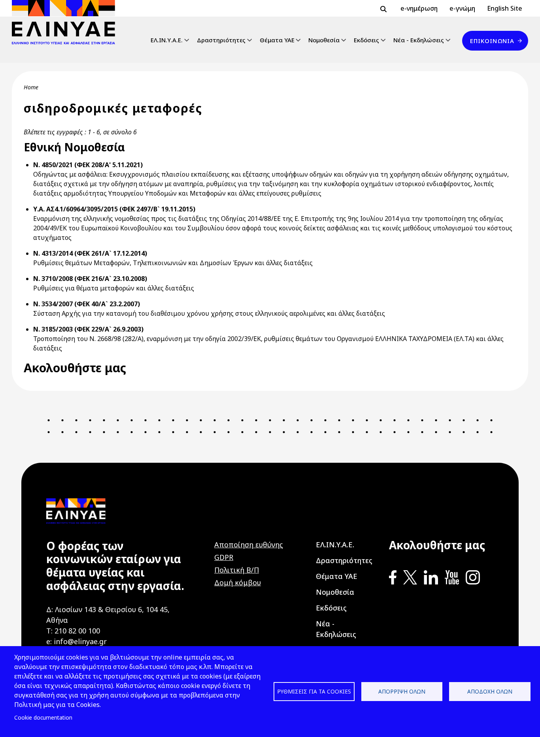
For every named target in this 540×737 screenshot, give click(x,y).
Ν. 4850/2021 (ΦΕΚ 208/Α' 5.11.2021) (88, 164)
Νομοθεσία (324, 40)
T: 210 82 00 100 (73, 630)
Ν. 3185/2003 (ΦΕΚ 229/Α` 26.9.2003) (88, 329)
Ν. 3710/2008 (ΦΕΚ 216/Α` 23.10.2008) (90, 278)
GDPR (223, 557)
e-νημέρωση (419, 8)
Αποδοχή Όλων (489, 691)
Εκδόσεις (366, 40)
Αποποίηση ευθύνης (248, 544)
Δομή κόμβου (237, 582)
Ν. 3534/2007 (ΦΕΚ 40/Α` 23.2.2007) (86, 304)
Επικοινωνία (492, 41)
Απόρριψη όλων (401, 691)
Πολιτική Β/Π (236, 570)
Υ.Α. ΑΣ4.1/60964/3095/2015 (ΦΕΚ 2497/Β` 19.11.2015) (114, 209)
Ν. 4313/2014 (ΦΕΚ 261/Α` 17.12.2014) (90, 253)
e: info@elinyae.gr (76, 641)
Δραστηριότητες (221, 40)
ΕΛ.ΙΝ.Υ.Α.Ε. (167, 40)
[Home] (66, 22)
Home (31, 87)
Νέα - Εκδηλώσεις (418, 40)
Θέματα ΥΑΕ (277, 40)
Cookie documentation (43, 717)
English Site (504, 8)
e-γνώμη (462, 8)
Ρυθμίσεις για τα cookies (314, 691)
